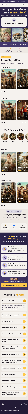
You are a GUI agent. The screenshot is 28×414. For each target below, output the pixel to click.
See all (3, 91)
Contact (23, 407)
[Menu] (26, 5)
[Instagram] (22, 404)
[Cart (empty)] (23, 5)
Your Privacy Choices (15, 407)
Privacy (3, 407)
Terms (7, 407)
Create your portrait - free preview (15, 285)
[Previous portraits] (22, 92)
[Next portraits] (26, 92)
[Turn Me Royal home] (4, 5)
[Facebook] (25, 404)
